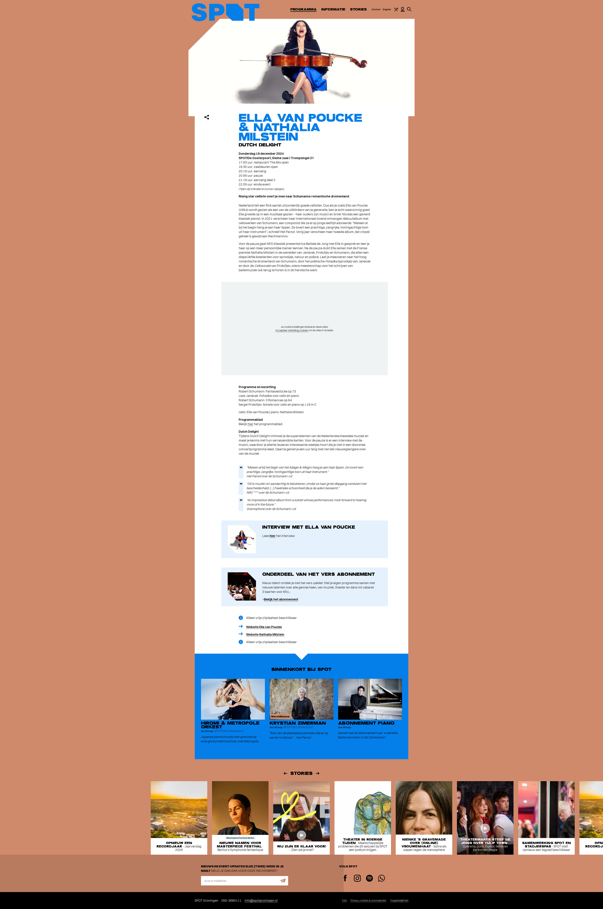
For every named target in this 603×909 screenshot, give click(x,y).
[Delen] (207, 117)
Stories (358, 9)
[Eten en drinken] (396, 10)
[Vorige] (285, 773)
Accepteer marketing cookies (291, 330)
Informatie (333, 9)
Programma (303, 9)
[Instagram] (357, 879)
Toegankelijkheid (399, 900)
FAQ (344, 900)
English (387, 9)
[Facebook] (345, 878)
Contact (376, 9)
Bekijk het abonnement (281, 599)
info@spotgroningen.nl (261, 900)
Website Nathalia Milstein (265, 634)
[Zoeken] (409, 10)
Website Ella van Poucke (264, 627)
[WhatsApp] (381, 879)
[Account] (403, 10)
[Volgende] (318, 773)
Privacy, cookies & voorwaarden (368, 900)
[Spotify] (369, 879)
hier (250, 424)
